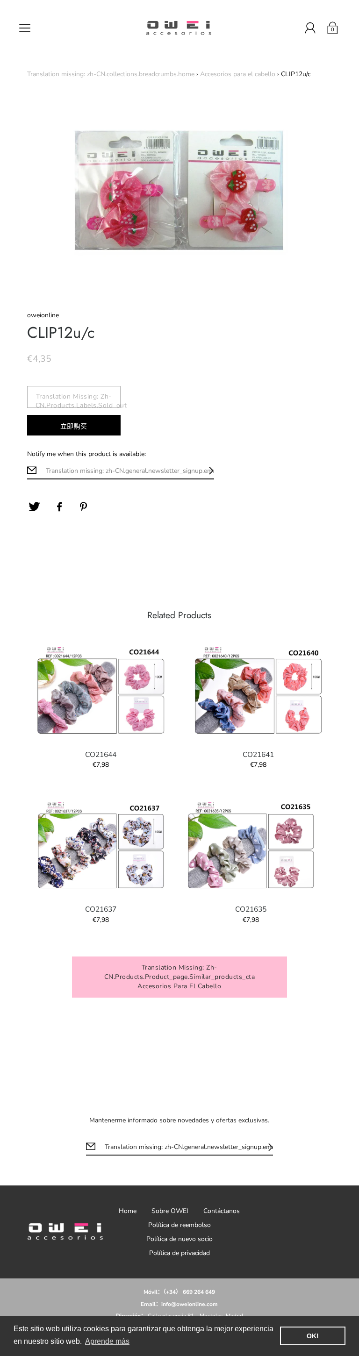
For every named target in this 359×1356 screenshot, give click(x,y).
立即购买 (73, 426)
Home (127, 1210)
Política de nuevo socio (179, 1239)
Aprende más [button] (107, 1341)
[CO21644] (101, 691)
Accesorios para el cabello (237, 74)
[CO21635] (250, 846)
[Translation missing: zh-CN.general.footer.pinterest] (85, 507)
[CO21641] (258, 691)
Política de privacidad (179, 1253)
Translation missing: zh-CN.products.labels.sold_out (78, 400)
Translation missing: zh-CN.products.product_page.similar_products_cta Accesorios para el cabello (179, 977)
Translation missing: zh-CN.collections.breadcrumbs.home (110, 74)
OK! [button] (313, 1336)
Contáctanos (221, 1210)
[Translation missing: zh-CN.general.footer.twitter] (34, 507)
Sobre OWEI (169, 1210)
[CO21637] (101, 846)
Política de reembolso (179, 1224)
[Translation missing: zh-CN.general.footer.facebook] (59, 507)
